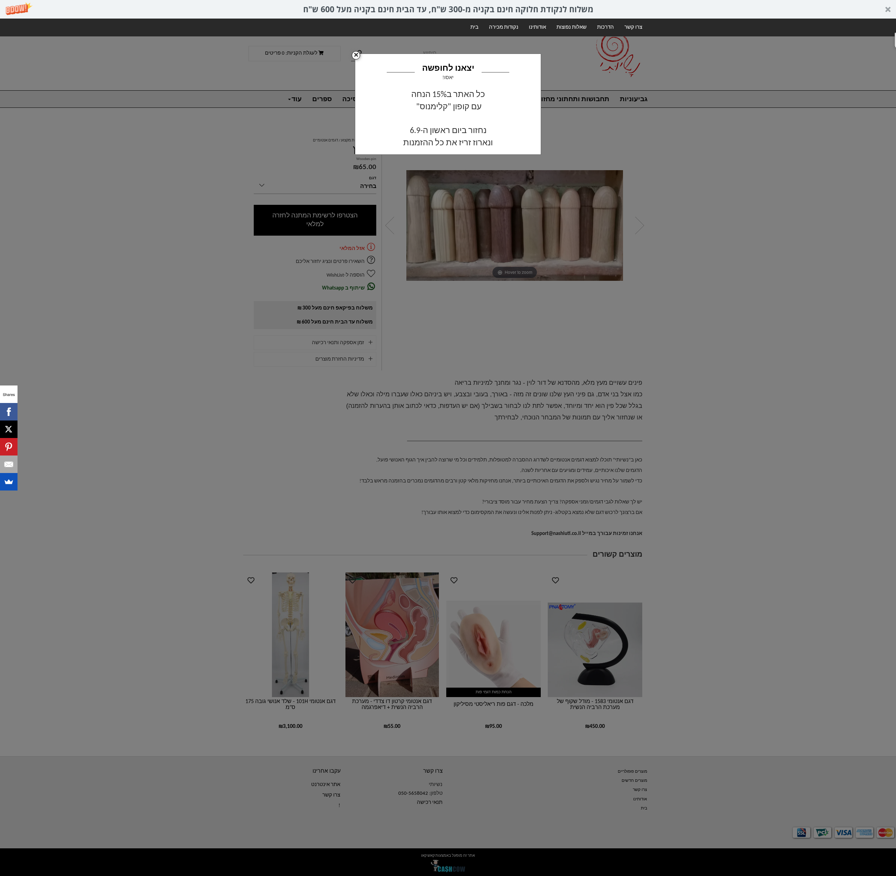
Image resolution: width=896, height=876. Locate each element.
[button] (448, 9)
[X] (9, 429)
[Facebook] (9, 411)
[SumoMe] (9, 482)
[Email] (9, 464)
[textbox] (448, 119)
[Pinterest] (9, 447)
